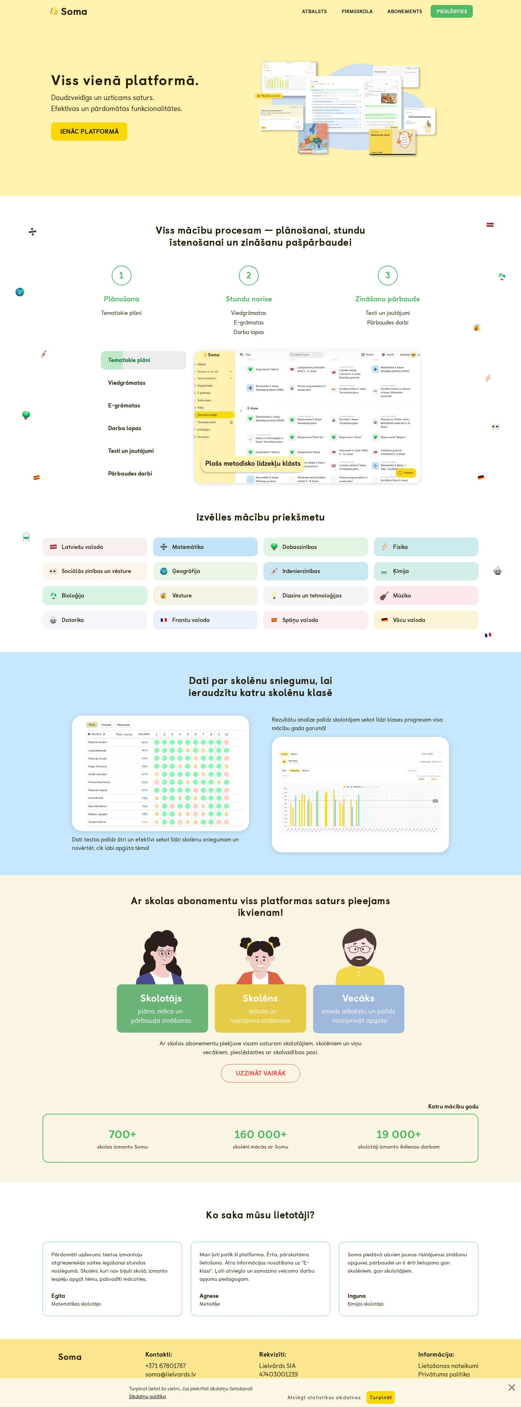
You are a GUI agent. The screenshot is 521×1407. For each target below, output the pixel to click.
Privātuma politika (444, 1374)
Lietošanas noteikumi (448, 1366)
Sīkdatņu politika (147, 1396)
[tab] (143, 360)
